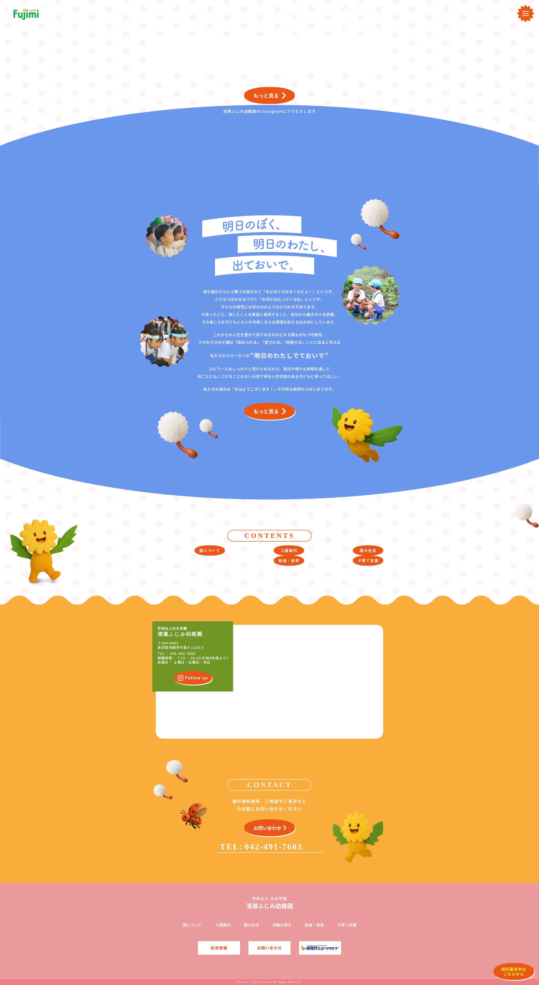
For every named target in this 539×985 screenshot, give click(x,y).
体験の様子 (281, 924)
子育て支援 (346, 924)
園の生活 (251, 924)
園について (192, 924)
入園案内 (222, 924)
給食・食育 (314, 924)
